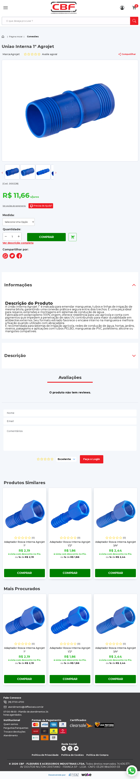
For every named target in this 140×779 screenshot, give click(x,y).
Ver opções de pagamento (14, 206)
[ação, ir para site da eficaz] (74, 775)
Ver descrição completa (18, 242)
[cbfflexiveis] (63, 8)
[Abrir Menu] (5, 7)
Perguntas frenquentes (16, 728)
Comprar (46, 237)
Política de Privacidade (45, 755)
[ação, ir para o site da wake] (86, 774)
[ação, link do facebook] (63, 748)
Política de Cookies (72, 755)
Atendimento (11, 735)
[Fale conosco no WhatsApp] (131, 770)
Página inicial (15, 36)
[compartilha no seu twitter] (12, 257)
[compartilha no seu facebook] (19, 257)
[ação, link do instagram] (70, 748)
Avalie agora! (49, 54)
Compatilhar (129, 54)
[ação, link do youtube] (76, 748)
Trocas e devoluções (14, 731)
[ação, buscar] (134, 21)
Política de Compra (97, 755)
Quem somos (11, 724)
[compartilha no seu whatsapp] (5, 257)
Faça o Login (91, 459)
